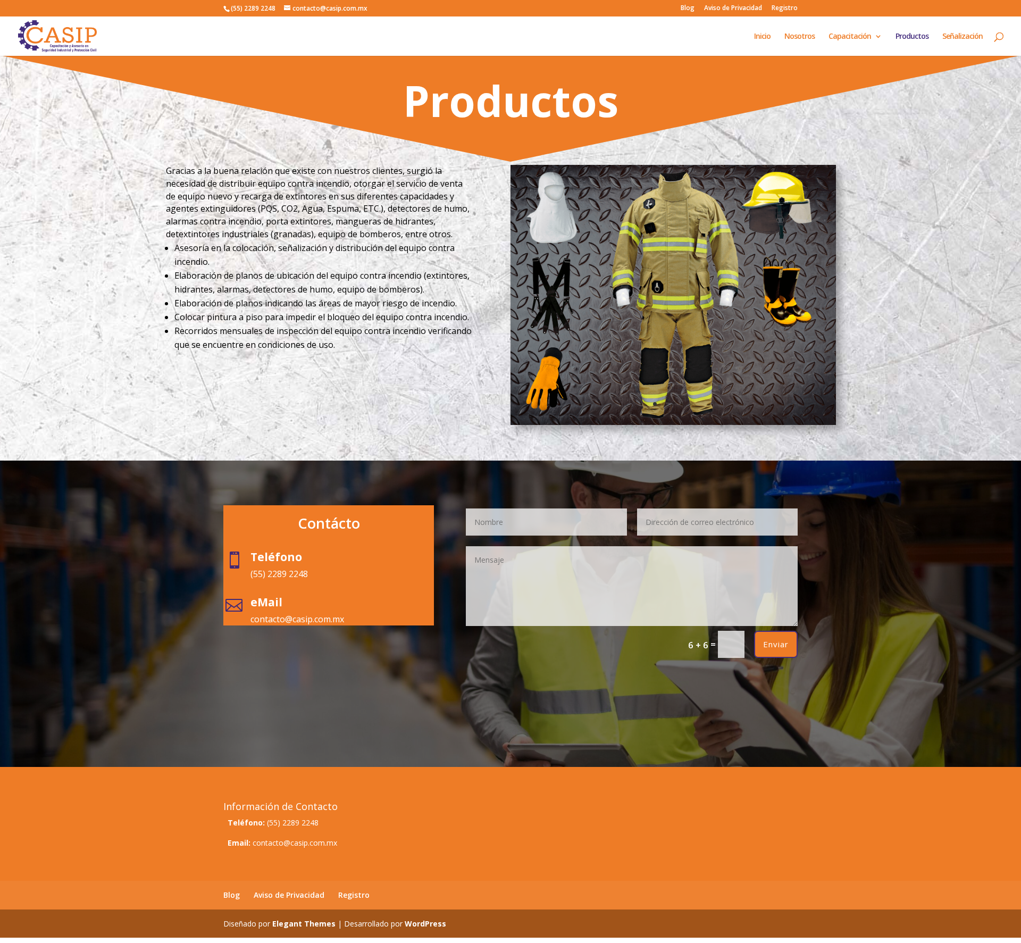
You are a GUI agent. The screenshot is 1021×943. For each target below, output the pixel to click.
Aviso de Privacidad (733, 8)
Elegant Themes (304, 924)
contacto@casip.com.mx (295, 843)
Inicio (762, 36)
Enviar (776, 644)
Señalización (962, 36)
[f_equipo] (673, 422)
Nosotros (799, 36)
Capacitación (849, 36)
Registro (785, 8)
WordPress (425, 924)
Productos (912, 36)
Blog (687, 8)
